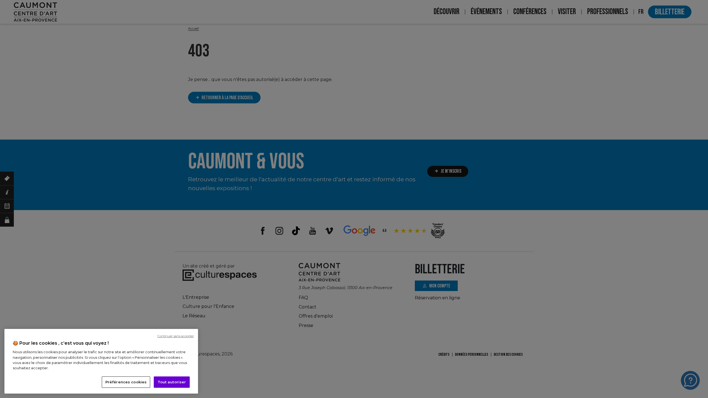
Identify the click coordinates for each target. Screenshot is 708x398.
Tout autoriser (172, 382)
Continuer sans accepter (175, 336)
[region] (101, 361)
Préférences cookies (126, 382)
